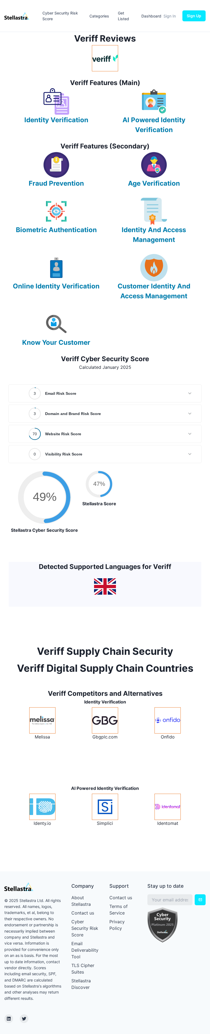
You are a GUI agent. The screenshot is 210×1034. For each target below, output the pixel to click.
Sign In (170, 16)
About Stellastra (81, 901)
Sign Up (194, 15)
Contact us (82, 913)
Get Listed (123, 16)
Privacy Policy (117, 925)
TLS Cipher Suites (82, 969)
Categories (99, 16)
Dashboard (151, 16)
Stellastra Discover (81, 984)
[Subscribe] (200, 899)
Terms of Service (118, 910)
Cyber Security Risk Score (60, 16)
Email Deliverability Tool (84, 950)
